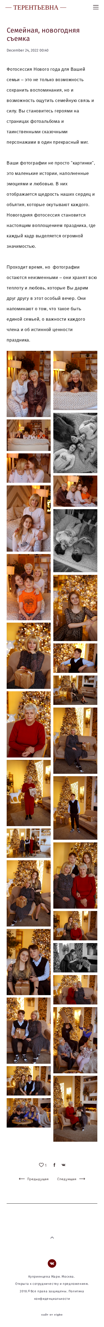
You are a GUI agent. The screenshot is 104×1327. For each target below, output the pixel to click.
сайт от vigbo (52, 1314)
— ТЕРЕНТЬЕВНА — (35, 7)
